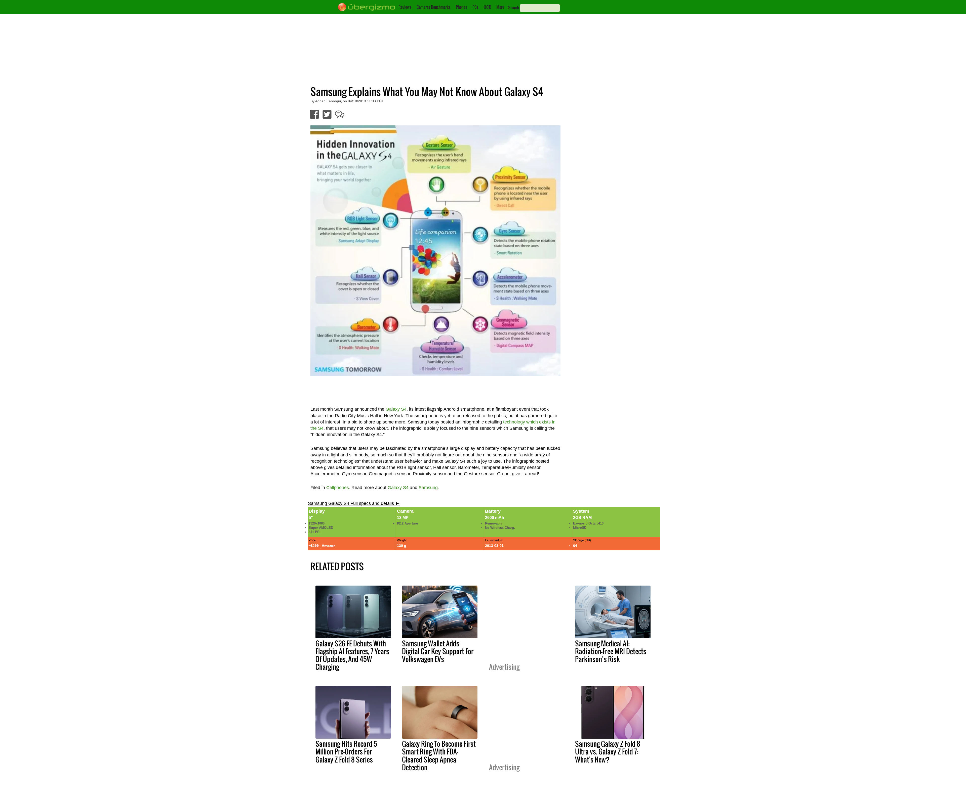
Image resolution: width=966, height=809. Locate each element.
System (581, 511)
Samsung (428, 487)
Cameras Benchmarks (434, 7)
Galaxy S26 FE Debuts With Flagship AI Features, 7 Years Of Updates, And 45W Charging (352, 655)
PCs (475, 7)
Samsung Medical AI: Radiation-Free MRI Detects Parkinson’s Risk (610, 651)
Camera (405, 511)
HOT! (487, 7)
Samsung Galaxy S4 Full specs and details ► (354, 503)
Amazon (329, 546)
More (500, 7)
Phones (461, 7)
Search (513, 8)
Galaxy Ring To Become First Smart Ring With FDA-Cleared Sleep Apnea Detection (439, 755)
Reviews (404, 7)
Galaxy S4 (396, 409)
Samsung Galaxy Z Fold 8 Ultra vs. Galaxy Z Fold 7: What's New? (607, 751)
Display (317, 511)
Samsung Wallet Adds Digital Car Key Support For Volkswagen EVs (437, 651)
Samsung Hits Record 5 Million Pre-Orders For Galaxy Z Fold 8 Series (346, 751)
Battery (493, 511)
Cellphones (337, 487)
